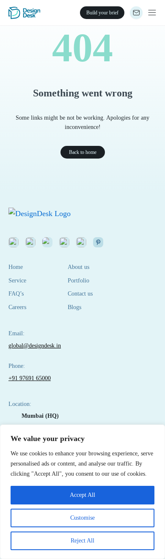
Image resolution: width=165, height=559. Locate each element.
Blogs (74, 307)
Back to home (82, 152)
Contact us (80, 293)
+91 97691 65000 (29, 378)
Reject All (82, 540)
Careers (17, 307)
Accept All (82, 495)
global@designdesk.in (34, 346)
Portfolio (78, 280)
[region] (82, 492)
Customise (82, 518)
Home (15, 267)
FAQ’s (16, 293)
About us (78, 267)
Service (17, 280)
